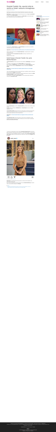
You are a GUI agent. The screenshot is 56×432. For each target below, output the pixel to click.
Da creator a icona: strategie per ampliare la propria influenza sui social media (44, 32)
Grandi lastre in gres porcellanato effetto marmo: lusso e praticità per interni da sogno (44, 23)
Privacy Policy (28, 430)
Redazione (24, 430)
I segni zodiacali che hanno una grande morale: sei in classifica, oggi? (16, 187)
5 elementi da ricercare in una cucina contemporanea (44, 29)
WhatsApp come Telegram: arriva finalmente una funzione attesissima (44, 26)
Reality (8, 185)
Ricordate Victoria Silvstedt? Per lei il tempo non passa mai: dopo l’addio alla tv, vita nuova (19, 186)
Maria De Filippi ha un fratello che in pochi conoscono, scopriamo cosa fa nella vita (44, 19)
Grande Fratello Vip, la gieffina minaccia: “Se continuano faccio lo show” (23, 49)
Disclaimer (31, 430)
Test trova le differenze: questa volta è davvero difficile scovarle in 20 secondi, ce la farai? (44, 35)
